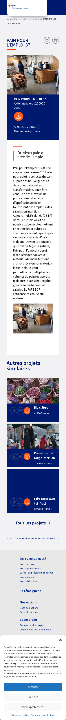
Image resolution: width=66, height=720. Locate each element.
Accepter (33, 687)
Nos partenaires (28, 577)
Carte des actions (29, 612)
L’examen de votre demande (35, 629)
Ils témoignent (30, 591)
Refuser (33, 697)
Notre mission (27, 564)
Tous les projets (31, 523)
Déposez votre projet (32, 625)
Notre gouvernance (30, 568)
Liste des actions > (32, 19)
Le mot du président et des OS (37, 572)
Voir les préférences (33, 707)
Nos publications (29, 581)
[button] (60, 640)
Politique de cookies (19, 715)
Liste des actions (29, 607)
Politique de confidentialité (43, 715)
